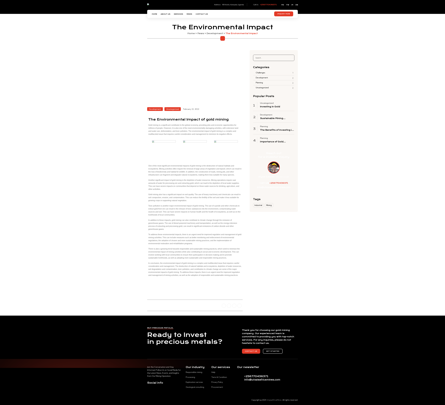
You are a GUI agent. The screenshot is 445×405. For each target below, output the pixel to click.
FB (282, 5)
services (178, 14)
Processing (190, 377)
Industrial (258, 205)
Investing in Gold (270, 106)
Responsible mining (194, 372)
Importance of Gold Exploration (271, 142)
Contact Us (202, 14)
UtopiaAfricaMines (274, 400)
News (189, 14)
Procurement (217, 387)
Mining (269, 205)
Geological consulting (195, 387)
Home (154, 14)
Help (213, 372)
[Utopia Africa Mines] (161, 7)
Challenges (260, 72)
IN (292, 5)
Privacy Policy (217, 382)
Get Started (272, 351)
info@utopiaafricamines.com (274, 187)
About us (165, 14)
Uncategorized (262, 87)
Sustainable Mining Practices (271, 118)
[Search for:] (273, 58)
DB (297, 5)
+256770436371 (268, 5)
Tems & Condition (219, 377)
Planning (259, 82)
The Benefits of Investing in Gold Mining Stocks (276, 130)
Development (262, 77)
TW (287, 5)
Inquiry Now (283, 14)
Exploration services (194, 382)
